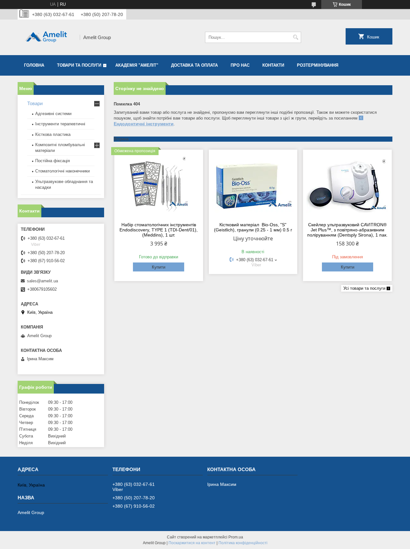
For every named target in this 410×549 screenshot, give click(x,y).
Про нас (240, 65)
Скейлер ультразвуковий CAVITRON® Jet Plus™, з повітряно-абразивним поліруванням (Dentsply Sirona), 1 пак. (347, 229)
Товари (35, 103)
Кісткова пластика (52, 134)
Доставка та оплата (194, 65)
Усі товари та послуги (364, 288)
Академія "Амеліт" (136, 65)
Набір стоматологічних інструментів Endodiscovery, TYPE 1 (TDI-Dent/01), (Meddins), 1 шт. (158, 229)
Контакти (273, 65)
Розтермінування (317, 65)
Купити (158, 267)
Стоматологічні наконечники (62, 171)
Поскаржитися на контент (192, 543)
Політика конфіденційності (242, 543)
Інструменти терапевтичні (60, 123)
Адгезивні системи (53, 113)
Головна (34, 65)
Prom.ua (235, 537)
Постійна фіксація (52, 160)
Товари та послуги (79, 65)
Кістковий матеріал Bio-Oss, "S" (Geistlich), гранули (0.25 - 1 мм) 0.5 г (253, 227)
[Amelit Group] (46, 37)
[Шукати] (295, 37)
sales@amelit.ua (42, 281)
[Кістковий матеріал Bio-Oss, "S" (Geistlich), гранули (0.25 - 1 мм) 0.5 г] (253, 185)
